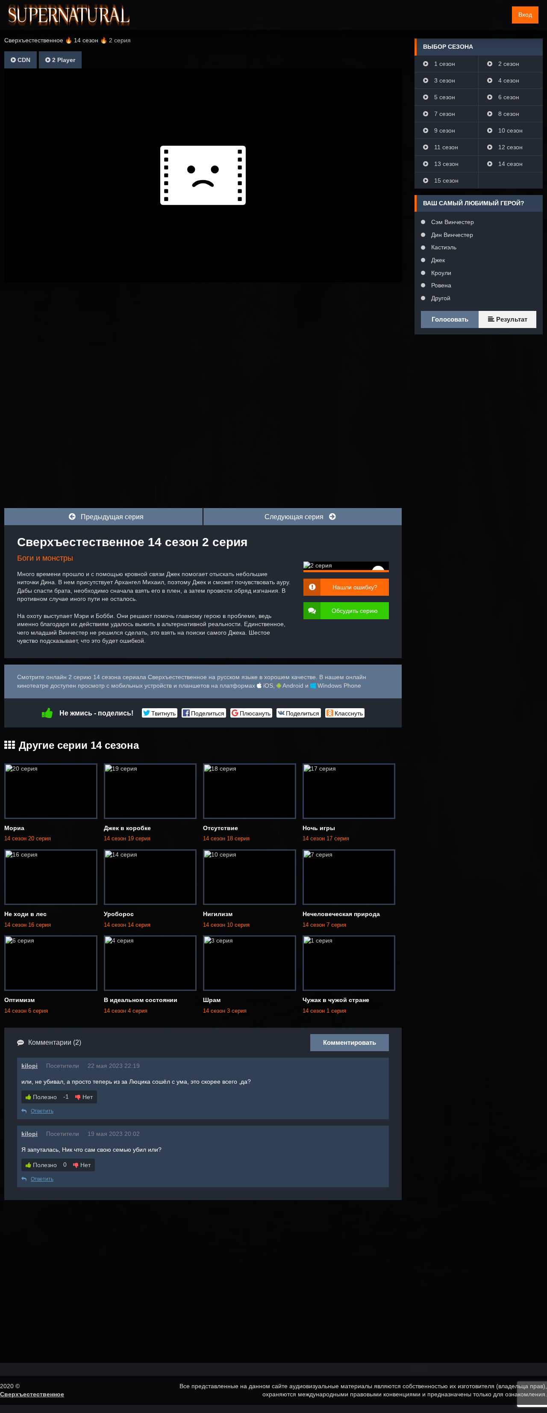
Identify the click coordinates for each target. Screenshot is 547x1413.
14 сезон (510, 163)
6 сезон (508, 97)
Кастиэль (442, 247)
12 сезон (510, 147)
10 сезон (510, 130)
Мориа (14, 828)
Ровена (440, 285)
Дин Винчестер (451, 234)
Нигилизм (217, 913)
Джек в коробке (127, 828)
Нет (87, 1097)
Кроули (440, 272)
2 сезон (508, 63)
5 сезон (443, 97)
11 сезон (445, 147)
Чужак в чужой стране (336, 999)
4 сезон (508, 80)
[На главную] (69, 15)
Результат (510, 319)
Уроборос (119, 913)
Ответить (42, 1111)
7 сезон (443, 113)
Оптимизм (19, 999)
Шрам (212, 999)
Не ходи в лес (25, 913)
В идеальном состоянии (140, 999)
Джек (437, 260)
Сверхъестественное (32, 1394)
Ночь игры (319, 828)
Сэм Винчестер (451, 222)
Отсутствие (220, 828)
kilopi (29, 1065)
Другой (439, 298)
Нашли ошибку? (354, 587)
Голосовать (450, 319)
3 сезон (443, 80)
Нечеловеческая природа (341, 913)
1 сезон (443, 63)
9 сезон (443, 130)
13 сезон (445, 163)
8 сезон (508, 113)
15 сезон (445, 180)
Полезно (44, 1097)
